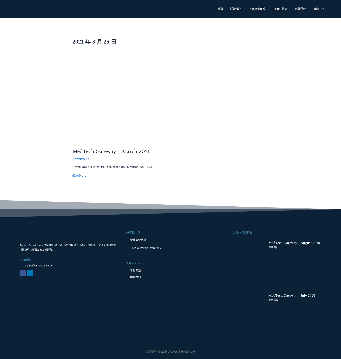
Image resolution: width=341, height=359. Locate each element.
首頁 (220, 8)
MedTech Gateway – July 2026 (292, 295)
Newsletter (79, 159)
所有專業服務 (257, 8)
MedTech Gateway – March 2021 (111, 151)
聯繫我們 (300, 8)
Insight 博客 (280, 8)
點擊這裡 (273, 247)
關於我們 (236, 8)
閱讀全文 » (79, 175)
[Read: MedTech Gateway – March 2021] (126, 103)
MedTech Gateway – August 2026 (294, 243)
